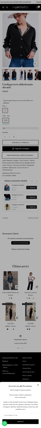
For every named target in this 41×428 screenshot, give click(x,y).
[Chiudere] (38, 385)
